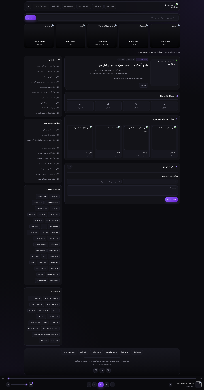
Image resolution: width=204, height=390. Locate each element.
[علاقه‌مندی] (170, 384)
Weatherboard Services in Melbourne (46, 334)
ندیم (44, 256)
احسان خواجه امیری (52, 202)
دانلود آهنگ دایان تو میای (51, 130)
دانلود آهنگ (44, 340)
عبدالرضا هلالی (53, 238)
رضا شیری (42, 214)
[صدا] (8, 384)
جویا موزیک (54, 340)
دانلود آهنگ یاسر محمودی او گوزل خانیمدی (45, 82)
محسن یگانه (54, 244)
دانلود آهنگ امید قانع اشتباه (50, 108)
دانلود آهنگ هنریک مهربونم (50, 135)
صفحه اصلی (110, 6)
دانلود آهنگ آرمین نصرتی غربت (49, 77)
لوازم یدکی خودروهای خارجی (38, 322)
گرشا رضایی (38, 220)
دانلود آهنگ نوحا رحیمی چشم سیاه (48, 158)
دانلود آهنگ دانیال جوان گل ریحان (48, 66)
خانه (179, 52)
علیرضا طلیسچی (42, 208)
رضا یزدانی (54, 208)
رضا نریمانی (34, 226)
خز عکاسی (54, 322)
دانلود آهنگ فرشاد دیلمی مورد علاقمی (46, 71)
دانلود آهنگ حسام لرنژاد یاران (49, 103)
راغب (32, 262)
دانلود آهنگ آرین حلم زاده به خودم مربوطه (45, 92)
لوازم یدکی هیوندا (33, 328)
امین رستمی (42, 262)
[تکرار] (112, 384)
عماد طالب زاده (41, 280)
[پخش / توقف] (101, 384)
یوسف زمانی (54, 280)
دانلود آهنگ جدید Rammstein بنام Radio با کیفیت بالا (43, 141)
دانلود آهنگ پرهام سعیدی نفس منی (47, 174)
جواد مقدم (55, 232)
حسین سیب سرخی (52, 220)
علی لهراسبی (38, 202)
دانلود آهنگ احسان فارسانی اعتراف (47, 113)
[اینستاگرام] (108, 370)
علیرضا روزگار (32, 232)
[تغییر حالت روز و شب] (28, 6)
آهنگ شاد (32, 310)
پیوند (44, 226)
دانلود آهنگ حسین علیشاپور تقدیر (48, 179)
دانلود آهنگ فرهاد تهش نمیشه (49, 87)
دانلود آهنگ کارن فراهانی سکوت (48, 153)
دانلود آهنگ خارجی (41, 6)
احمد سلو (32, 214)
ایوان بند (40, 274)
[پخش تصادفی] (89, 384)
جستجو (30, 18)
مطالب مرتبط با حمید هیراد (163, 119)
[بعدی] (107, 384)
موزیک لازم (41, 316)
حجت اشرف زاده (41, 268)
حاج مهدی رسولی (52, 274)
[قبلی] (94, 384)
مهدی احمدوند (54, 256)
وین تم (95, 364)
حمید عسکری (54, 226)
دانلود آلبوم (55, 6)
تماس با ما (97, 6)
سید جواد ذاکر (54, 214)
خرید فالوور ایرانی (34, 298)
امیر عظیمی (54, 262)
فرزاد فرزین (54, 268)
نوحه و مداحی (68, 6)
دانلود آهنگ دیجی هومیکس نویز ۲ (48, 97)
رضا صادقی (54, 196)
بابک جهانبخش (40, 250)
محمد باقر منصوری (40, 244)
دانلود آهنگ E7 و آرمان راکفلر (49, 169)
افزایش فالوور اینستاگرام (50, 328)
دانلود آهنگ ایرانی (170, 52)
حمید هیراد (44, 232)
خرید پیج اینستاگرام (52, 304)
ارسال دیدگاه (171, 199)
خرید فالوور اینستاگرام (51, 298)
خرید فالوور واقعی (36, 304)
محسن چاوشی (42, 196)
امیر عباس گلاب (40, 238)
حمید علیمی (35, 256)
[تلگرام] (102, 370)
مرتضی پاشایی (53, 250)
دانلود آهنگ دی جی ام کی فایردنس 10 (46, 163)
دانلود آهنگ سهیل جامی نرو (50, 148)
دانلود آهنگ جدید (83, 6)
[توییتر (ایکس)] (95, 370)
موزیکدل (55, 310)
